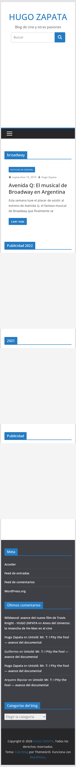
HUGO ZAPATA (38, 17)
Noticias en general (21, 169)
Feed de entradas (16, 573)
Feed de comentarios (19, 582)
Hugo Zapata (49, 177)
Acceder (10, 564)
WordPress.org (15, 591)
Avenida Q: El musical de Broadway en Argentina (38, 188)
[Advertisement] (38, 88)
